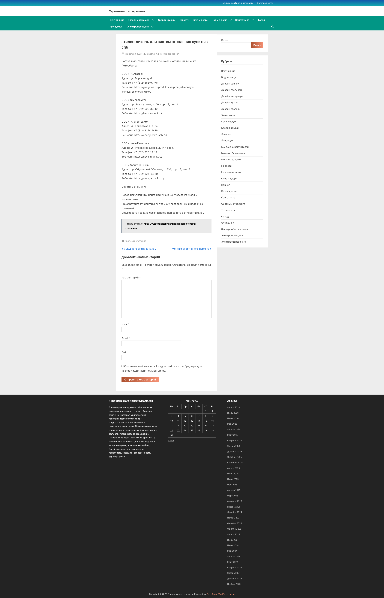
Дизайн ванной (230, 83)
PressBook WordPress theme (221, 594)
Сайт (125, 352)
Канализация (229, 121)
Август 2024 (233, 534)
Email (126, 338)
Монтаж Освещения (233, 153)
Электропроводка (138, 26)
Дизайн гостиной (231, 89)
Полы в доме (219, 19)
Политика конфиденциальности (237, 3)
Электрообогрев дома (234, 229)
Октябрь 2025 (234, 457)
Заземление (228, 115)
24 (171, 430)
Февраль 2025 (234, 501)
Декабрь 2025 (234, 451)
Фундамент (117, 26)
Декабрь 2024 (234, 512)
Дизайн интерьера (138, 19)
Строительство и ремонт (127, 11)
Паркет (225, 184)
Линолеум (227, 140)
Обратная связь (265, 3)
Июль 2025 (233, 473)
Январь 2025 (233, 506)
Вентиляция (117, 19)
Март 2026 (232, 435)
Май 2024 (232, 551)
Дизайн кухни (229, 102)
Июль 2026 (233, 413)
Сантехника (242, 19)
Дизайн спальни (230, 108)
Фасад (261, 19)
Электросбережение (233, 241)
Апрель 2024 (233, 556)
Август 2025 (233, 468)
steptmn (151, 53)
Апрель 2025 (233, 490)
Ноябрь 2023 (234, 584)
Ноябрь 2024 (234, 517)
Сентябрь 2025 (235, 462)
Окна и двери (200, 19)
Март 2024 (232, 562)
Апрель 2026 (233, 429)
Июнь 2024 (233, 545)
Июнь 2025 (233, 479)
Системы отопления (135, 241)
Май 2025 (232, 484)
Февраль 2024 (234, 567)
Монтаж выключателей (235, 146)
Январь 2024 (233, 573)
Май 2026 (232, 423)
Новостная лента (231, 172)
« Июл (171, 440)
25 (178, 430)
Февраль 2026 (234, 440)
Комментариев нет (169, 54)
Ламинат (226, 134)
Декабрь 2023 (234, 578)
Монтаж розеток (231, 159)
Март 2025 (232, 495)
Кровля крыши (166, 19)
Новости (184, 19)
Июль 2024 (233, 540)
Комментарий (131, 277)
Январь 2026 (233, 446)
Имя (125, 324)
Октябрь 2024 (234, 523)
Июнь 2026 (233, 418)
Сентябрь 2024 (235, 528)
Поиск (225, 40)
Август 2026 (233, 407)
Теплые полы (229, 210)
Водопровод (228, 77)
